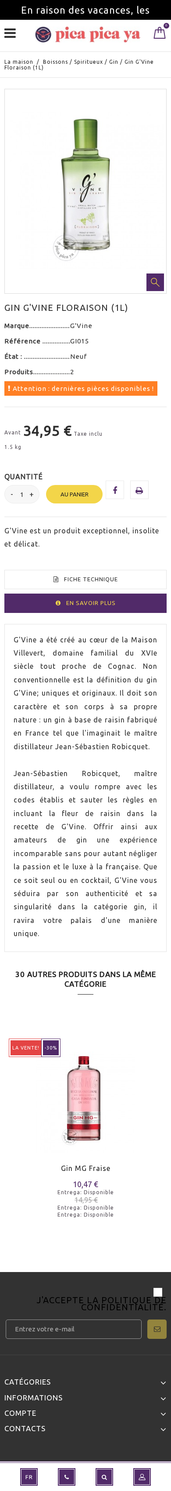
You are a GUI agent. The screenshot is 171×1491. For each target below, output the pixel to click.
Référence (23, 341)
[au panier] (16, 1115)
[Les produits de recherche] (104, 1477)
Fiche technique (91, 579)
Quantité (23, 477)
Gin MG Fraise (85, 1168)
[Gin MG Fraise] (85, 1097)
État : (14, 356)
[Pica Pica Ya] (87, 34)
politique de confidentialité (124, 1303)
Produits (18, 371)
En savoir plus (91, 603)
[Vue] (47, 1115)
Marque (16, 325)
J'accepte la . (102, 1304)
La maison (18, 62)
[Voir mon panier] (160, 35)
